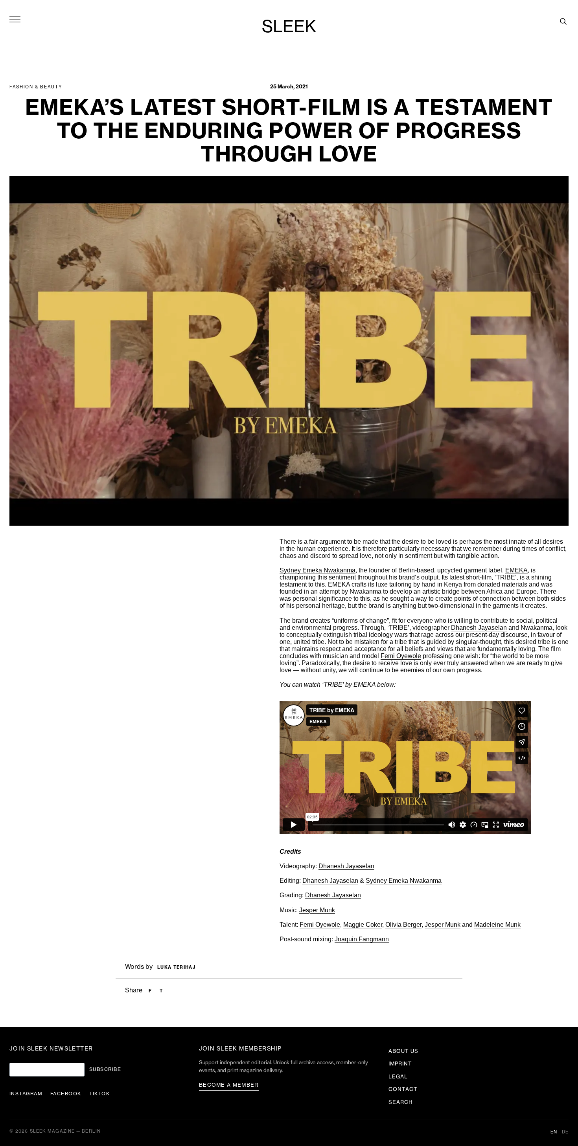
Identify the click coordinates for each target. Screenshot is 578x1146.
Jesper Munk (317, 910)
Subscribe (105, 1069)
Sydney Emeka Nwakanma (404, 880)
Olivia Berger (403, 924)
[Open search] (563, 21)
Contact (403, 1089)
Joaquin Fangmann (362, 939)
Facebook (65, 1093)
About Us (403, 1051)
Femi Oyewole (401, 656)
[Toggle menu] (14, 19)
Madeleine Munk (497, 924)
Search (400, 1102)
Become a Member (229, 1084)
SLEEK (289, 27)
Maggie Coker (362, 924)
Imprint (400, 1063)
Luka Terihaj (176, 967)
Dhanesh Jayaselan (346, 866)
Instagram (25, 1093)
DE (565, 1132)
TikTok (99, 1093)
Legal (398, 1076)
